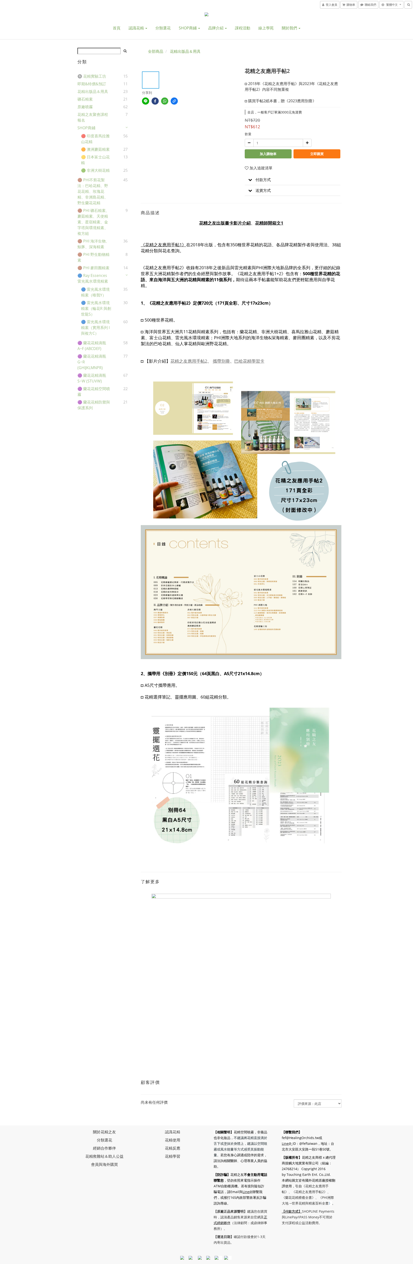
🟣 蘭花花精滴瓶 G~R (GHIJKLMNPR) (91, 362)
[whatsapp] (164, 101)
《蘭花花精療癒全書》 (298, 1197)
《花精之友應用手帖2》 (309, 1191)
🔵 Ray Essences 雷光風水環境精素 (92, 278)
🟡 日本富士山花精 (95, 159)
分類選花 (163, 28)
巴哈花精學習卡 (249, 361)
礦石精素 (85, 99)
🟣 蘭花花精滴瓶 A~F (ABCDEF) (91, 345)
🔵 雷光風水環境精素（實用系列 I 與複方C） (95, 327)
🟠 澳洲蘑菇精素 (95, 149)
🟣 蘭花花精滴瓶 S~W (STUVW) (91, 378)
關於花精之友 (104, 1132)
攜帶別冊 (221, 361)
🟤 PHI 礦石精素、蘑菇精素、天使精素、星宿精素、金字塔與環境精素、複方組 (93, 222)
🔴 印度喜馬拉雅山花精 (95, 138)
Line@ (247, 1191)
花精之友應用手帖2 (188, 361)
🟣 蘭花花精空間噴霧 (93, 391)
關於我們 (290, 28)
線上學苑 (266, 28)
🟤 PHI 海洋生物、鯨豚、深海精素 (93, 243)
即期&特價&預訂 (91, 83)
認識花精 (137, 28)
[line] (145, 101)
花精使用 (172, 1140)
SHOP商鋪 (188, 28)
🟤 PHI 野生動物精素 (93, 257)
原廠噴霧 (85, 106)
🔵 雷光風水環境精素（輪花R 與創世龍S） (96, 308)
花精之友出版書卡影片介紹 (225, 223)
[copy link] (174, 101)
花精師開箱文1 (269, 223)
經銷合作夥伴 (104, 1148)
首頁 (116, 28)
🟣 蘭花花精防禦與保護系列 (93, 404)
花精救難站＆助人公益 (104, 1156)
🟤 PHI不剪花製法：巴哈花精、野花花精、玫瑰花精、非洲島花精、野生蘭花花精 (92, 191)
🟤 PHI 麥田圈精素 (93, 267)
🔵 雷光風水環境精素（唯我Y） (95, 292)
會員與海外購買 (104, 1164)
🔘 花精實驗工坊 (91, 76)
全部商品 (155, 51)
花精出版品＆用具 (92, 91)
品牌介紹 (216, 28)
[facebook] (155, 101)
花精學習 (172, 1156)
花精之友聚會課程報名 (92, 117)
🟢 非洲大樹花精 (95, 170)
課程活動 (242, 28)
